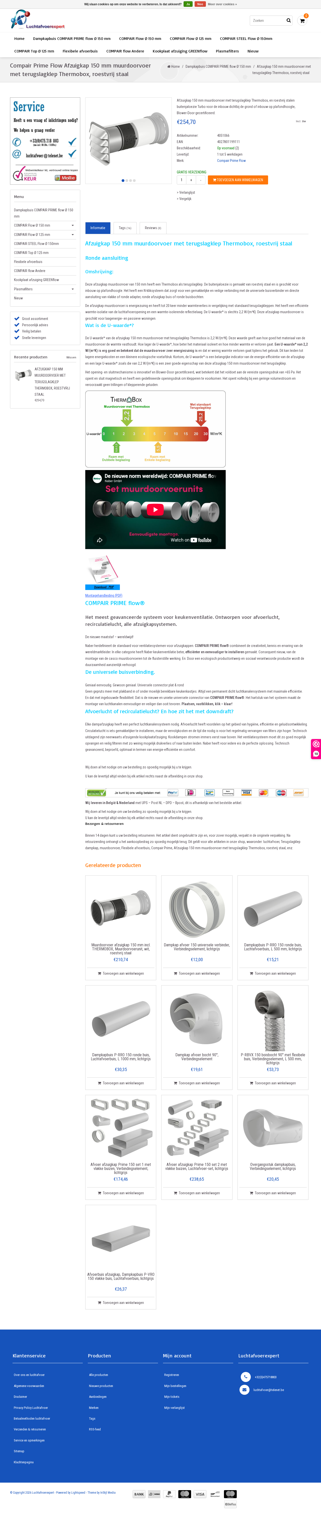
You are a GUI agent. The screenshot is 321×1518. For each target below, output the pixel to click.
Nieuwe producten (101, 1386)
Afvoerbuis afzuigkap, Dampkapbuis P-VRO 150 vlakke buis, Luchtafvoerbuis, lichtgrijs (120, 1277)
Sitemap (19, 1451)
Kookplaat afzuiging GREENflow (180, 50)
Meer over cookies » (222, 4)
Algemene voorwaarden (29, 1386)
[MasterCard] (184, 1494)
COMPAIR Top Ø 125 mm (34, 50)
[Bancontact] (215, 1494)
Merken (94, 1408)
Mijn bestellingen (175, 1386)
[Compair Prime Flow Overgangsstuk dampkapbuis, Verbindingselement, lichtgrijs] (273, 1129)
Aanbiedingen (98, 1397)
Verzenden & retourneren (30, 1429)
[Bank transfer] (139, 1494)
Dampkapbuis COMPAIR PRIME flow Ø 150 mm (72, 38)
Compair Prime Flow (231, 161)
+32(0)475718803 (266, 1377)
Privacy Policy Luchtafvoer (31, 1408)
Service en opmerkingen (29, 1440)
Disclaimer (20, 1397)
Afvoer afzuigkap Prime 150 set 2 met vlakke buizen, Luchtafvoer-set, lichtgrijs (196, 1167)
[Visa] (200, 1494)
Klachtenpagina (24, 1462)
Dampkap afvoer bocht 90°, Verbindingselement (196, 1057)
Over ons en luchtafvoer (29, 1375)
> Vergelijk (184, 199)
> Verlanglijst (186, 192)
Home (19, 38)
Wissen (71, 357)
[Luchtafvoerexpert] (81, 20)
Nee (200, 4)
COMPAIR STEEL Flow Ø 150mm (246, 38)
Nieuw (253, 50)
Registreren (171, 1375)
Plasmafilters (227, 50)
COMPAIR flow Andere (125, 50)
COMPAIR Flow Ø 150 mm (140, 38)
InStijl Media (108, 1492)
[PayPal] (169, 1494)
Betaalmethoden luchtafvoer (32, 1418)
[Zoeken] (288, 20)
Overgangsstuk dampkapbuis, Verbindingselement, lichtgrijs (273, 1167)
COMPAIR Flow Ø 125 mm (190, 38)
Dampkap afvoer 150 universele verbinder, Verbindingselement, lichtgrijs (197, 947)
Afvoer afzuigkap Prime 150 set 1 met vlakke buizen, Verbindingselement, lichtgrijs (121, 1169)
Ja (188, 4)
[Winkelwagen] (302, 21)
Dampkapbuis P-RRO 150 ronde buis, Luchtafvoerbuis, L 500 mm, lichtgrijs (273, 947)
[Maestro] (230, 1494)
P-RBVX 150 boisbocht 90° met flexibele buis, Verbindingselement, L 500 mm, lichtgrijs (273, 1059)
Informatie (98, 228)
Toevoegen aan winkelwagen (239, 180)
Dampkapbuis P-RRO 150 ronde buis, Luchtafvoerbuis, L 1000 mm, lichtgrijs (121, 1057)
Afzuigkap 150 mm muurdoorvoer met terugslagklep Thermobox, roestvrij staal (52, 382)
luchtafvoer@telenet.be (269, 1390)
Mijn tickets (171, 1397)
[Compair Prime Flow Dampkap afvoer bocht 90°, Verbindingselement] (197, 1019)
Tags (125, 228)
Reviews (153, 228)
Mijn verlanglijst (174, 1408)
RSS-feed (95, 1429)
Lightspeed (78, 1492)
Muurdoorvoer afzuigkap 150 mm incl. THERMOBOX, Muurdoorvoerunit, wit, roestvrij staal (120, 949)
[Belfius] (230, 1504)
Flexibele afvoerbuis (80, 50)
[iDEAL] (154, 1494)
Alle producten (98, 1375)
